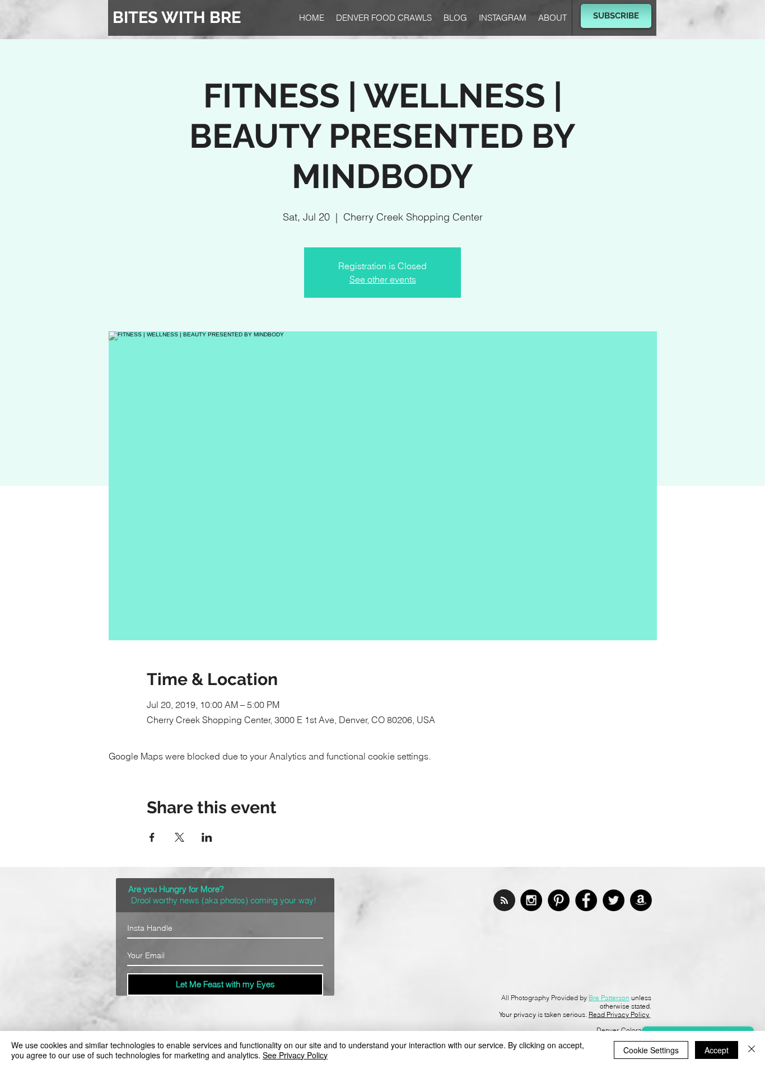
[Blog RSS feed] (504, 900)
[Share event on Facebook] (152, 837)
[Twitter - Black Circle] (613, 900)
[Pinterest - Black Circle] (559, 900)
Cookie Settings (651, 1050)
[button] (616, 16)
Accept (717, 1050)
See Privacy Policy (295, 1055)
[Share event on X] (179, 837)
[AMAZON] (641, 900)
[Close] (751, 1050)
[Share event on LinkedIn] (207, 837)
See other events (382, 279)
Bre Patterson (609, 997)
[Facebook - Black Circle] (586, 900)
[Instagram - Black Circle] (531, 900)
